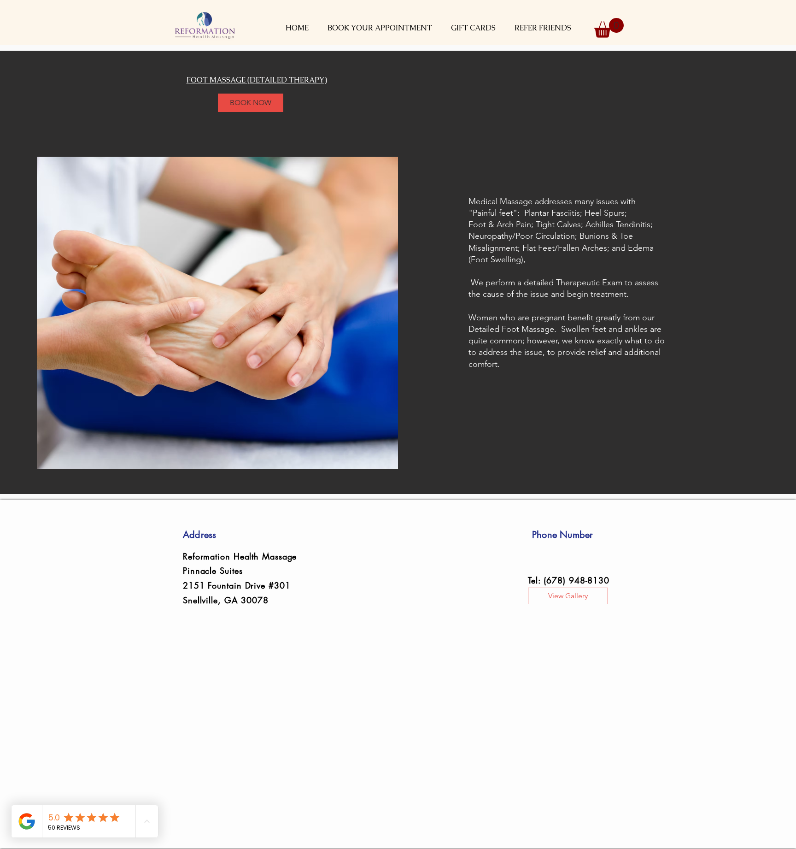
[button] (379, 28)
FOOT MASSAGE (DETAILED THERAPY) (257, 80)
